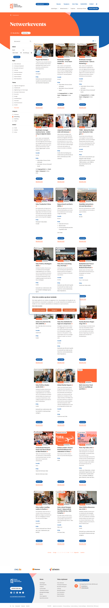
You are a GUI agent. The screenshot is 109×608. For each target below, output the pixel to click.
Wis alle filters (16, 33)
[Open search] (97, 4)
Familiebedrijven (18, 98)
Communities (43, 588)
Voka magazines (43, 596)
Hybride (16, 130)
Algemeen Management (19, 85)
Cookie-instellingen (69, 310)
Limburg (16, 70)
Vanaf (13, 50)
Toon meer (16, 107)
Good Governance (18, 102)
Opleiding (16, 118)
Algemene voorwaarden (57, 606)
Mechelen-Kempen (18, 72)
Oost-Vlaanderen (18, 74)
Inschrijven (39, 107)
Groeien (16, 105)
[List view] (95, 41)
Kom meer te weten (37, 305)
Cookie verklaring (74, 606)
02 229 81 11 (84, 586)
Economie (16, 94)
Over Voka (75, 4)
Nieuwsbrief (17, 606)
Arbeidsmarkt (17, 87)
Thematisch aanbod (44, 590)
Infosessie (16, 114)
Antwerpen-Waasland (19, 66)
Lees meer (39, 105)
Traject (15, 121)
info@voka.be (84, 588)
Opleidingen (54, 8)
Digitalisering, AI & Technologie (21, 90)
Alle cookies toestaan (39, 310)
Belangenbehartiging (44, 592)
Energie (16, 96)
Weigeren (54, 310)
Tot (23, 50)
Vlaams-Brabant (17, 76)
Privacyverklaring (66, 606)
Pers (13, 606)
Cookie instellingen (82, 606)
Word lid (27, 606)
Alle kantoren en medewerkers (17, 596)
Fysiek (15, 127)
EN (10, 606)
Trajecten (73, 8)
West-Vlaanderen (18, 78)
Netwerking (25, 33)
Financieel (16, 100)
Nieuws (58, 4)
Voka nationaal (17, 63)
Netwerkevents (64, 8)
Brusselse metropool (19, 68)
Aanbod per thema (81, 8)
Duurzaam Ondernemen (19, 92)
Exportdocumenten (44, 598)
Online (15, 132)
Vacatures (66, 4)
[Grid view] (93, 41)
